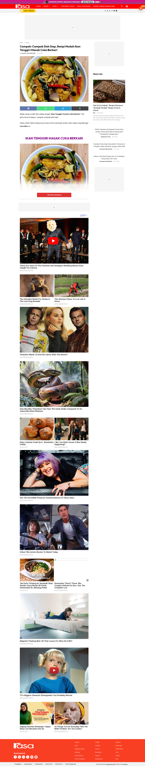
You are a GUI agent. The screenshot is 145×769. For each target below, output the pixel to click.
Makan (27, 42)
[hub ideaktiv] (126, 5)
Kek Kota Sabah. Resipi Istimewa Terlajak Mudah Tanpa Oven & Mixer (108, 107)
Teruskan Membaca (54, 195)
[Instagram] (107, 11)
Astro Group (124, 764)
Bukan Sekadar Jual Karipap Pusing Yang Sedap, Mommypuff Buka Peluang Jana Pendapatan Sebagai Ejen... (109, 131)
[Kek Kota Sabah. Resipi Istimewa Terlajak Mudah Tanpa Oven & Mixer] (109, 91)
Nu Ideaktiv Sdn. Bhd (110, 764)
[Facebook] (105, 11)
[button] (122, 6)
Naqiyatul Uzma (106, 136)
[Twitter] (110, 11)
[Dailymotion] (116, 11)
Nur (94, 113)
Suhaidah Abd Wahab (105, 149)
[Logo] (22, 6)
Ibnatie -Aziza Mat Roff (28, 53)
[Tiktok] (112, 11)
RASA (21, 42)
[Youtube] (114, 11)
